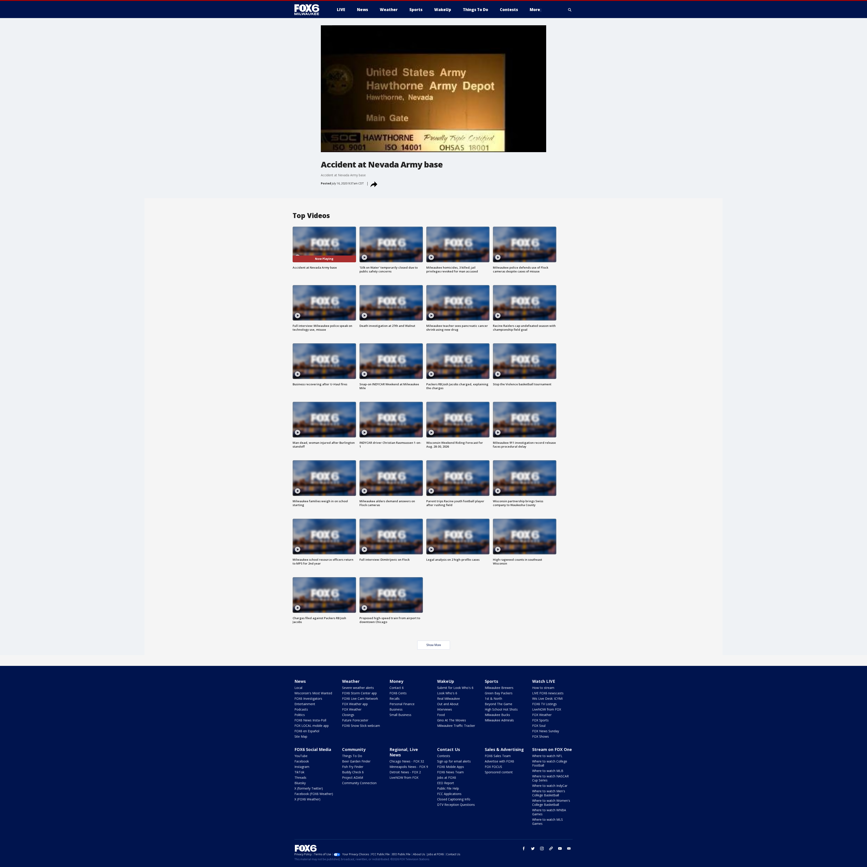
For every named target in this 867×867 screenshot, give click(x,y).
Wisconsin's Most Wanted (313, 693)
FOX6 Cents (398, 693)
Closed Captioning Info (453, 799)
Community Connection (359, 783)
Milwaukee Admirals (499, 720)
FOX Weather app (355, 704)
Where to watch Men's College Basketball (548, 793)
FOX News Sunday (545, 731)
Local (298, 688)
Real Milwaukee (448, 698)
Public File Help (448, 788)
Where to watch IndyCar (549, 785)
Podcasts (301, 709)
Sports (491, 681)
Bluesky (300, 783)
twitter (532, 848)
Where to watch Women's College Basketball (551, 802)
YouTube (301, 756)
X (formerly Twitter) (308, 788)
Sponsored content (499, 772)
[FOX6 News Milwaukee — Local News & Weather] (309, 9)
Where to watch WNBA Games (549, 812)
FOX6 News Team (450, 772)
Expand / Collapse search (570, 9)
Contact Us (448, 749)
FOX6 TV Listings (544, 704)
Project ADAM (352, 777)
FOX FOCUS (493, 767)
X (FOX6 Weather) (307, 799)
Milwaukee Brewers (499, 688)
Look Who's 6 (447, 693)
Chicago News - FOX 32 (406, 761)
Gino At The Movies (451, 720)
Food (441, 715)
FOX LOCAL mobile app (311, 725)
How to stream (543, 688)
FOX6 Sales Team (498, 756)
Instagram (301, 767)
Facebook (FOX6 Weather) (313, 794)
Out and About (448, 704)
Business (396, 709)
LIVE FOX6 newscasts (548, 693)
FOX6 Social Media (312, 749)
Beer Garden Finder (356, 761)
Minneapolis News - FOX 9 (408, 767)
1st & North (493, 698)
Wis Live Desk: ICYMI (547, 698)
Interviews (444, 709)
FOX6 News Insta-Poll (310, 720)
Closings (348, 715)
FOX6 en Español (306, 731)
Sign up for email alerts (454, 761)
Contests (443, 756)
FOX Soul (538, 725)
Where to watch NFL (547, 756)
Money (396, 681)
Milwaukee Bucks (497, 715)
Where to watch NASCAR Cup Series (550, 778)
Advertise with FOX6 (499, 761)
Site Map (300, 736)
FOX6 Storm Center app (359, 693)
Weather (351, 681)
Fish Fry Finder (352, 767)
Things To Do (352, 756)
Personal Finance (402, 704)
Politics (299, 715)
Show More (433, 645)
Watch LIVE (543, 681)
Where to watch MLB (547, 771)
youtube (560, 848)
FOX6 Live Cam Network (360, 698)
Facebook (301, 761)
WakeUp (445, 681)
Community (354, 749)
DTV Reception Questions (456, 804)
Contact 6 (396, 688)
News (300, 681)
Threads (300, 777)
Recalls (394, 698)
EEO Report (445, 783)
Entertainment (304, 704)
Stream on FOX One (552, 749)
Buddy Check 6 (353, 772)
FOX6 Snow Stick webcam (361, 725)
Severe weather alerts (358, 688)
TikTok (299, 772)
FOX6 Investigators (308, 698)
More (535, 9)
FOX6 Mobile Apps (450, 767)
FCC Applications (449, 794)
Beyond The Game (498, 704)
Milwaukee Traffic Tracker (456, 725)
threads (551, 848)
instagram (541, 848)
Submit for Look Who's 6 (455, 688)
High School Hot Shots (501, 709)
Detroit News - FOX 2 (405, 772)
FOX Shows (540, 736)
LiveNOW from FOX (546, 709)
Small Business (400, 715)
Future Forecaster (355, 720)
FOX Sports (540, 720)
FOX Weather (351, 709)
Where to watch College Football (549, 763)
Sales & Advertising (504, 749)
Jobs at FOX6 (446, 777)
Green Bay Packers (499, 693)
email (569, 848)
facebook (523, 848)
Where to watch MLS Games (547, 821)
